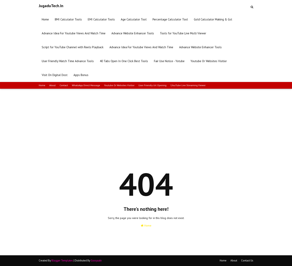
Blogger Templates (62, 260)
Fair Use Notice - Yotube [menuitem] (169, 61)
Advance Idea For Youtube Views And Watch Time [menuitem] (73, 33)
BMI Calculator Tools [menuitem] (68, 19)
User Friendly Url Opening (152, 85)
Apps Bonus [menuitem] (80, 75)
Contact (64, 85)
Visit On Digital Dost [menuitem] (55, 75)
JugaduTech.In (51, 5)
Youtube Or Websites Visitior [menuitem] (208, 61)
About (52, 85)
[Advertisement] (146, 118)
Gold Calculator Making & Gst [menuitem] (213, 19)
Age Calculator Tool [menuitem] (134, 19)
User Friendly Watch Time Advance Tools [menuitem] (68, 61)
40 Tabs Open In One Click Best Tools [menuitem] (124, 61)
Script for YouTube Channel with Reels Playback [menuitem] (72, 47)
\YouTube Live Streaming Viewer (188, 85)
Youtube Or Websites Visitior (119, 85)
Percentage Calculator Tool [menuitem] (170, 19)
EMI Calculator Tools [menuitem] (101, 19)
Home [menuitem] (45, 19)
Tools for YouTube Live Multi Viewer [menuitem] (183, 33)
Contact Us (247, 260)
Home (42, 85)
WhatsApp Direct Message (86, 85)
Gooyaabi (96, 260)
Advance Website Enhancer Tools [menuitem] (132, 33)
